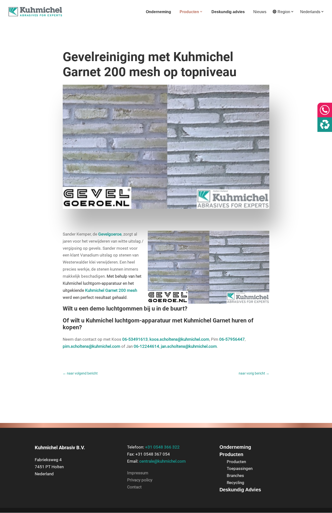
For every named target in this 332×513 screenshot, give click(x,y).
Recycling (235, 482)
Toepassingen (240, 468)
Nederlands (310, 12)
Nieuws (259, 12)
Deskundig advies (228, 12)
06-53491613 (135, 339)
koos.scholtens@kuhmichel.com (179, 339)
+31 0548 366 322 (162, 447)
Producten (189, 12)
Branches (235, 475)
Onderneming (158, 12)
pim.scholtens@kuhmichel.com (91, 346)
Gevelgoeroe (110, 234)
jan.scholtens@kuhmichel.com (189, 346)
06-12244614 (146, 346)
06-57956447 (232, 339)
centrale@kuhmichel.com (162, 461)
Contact (134, 487)
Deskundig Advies (240, 489)
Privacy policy (139, 479)
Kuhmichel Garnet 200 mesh (111, 290)
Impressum (137, 472)
